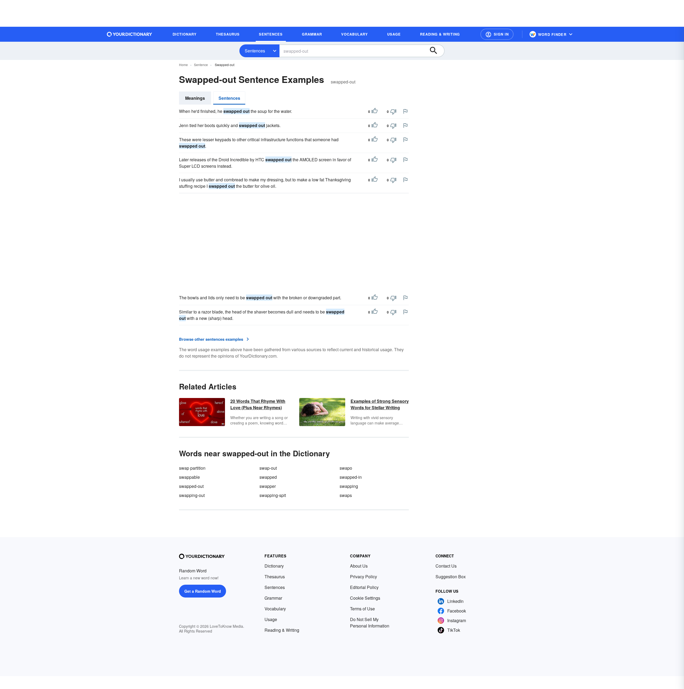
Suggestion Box (451, 576)
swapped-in (351, 477)
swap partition (192, 468)
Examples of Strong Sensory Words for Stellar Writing (380, 404)
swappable (189, 477)
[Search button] (436, 51)
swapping (349, 486)
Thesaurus (275, 576)
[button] (497, 34)
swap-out (268, 468)
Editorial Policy (364, 587)
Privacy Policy (363, 576)
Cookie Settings (365, 598)
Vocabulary (275, 609)
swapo (346, 468)
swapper (267, 486)
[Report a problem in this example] (405, 111)
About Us (359, 566)
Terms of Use (362, 609)
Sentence (201, 64)
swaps (346, 495)
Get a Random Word (202, 591)
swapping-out (192, 495)
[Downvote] (393, 111)
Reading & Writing (282, 630)
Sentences (255, 51)
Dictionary (274, 566)
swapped (268, 477)
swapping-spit (272, 495)
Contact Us (446, 566)
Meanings (195, 98)
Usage (271, 619)
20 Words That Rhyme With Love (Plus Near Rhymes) (257, 404)
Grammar (273, 598)
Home (183, 64)
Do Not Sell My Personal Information (369, 622)
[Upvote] (374, 111)
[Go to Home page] (129, 34)
